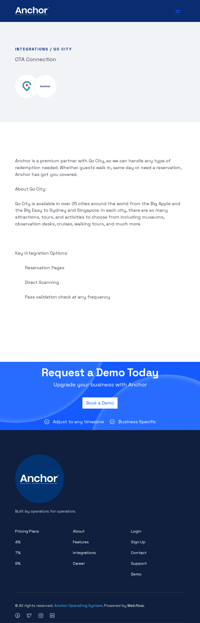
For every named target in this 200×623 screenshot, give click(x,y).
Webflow (135, 605)
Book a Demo (100, 403)
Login (136, 531)
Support (139, 563)
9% (18, 563)
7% (18, 552)
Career (79, 563)
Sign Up (138, 542)
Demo (136, 574)
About (79, 531)
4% (18, 542)
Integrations (84, 552)
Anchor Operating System (78, 605)
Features (81, 542)
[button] (179, 11)
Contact (139, 552)
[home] (32, 11)
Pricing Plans (27, 531)
